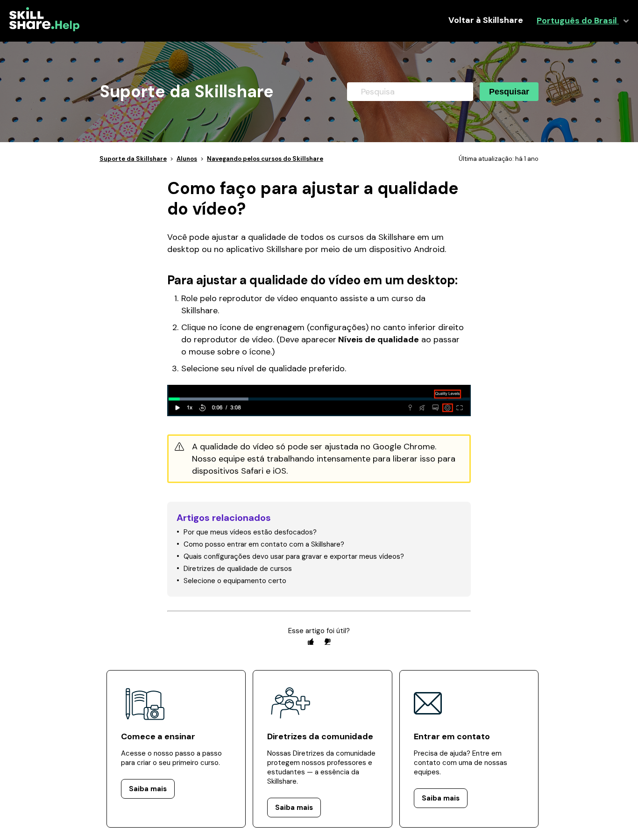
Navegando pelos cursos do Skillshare (265, 159)
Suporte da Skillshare (133, 159)
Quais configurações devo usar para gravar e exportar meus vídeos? (294, 556)
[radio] (310, 641)
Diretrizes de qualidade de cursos (238, 568)
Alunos (187, 159)
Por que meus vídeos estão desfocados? (250, 532)
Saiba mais (148, 789)
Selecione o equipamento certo (235, 580)
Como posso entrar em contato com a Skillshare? (264, 544)
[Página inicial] (44, 29)
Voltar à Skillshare (485, 20)
